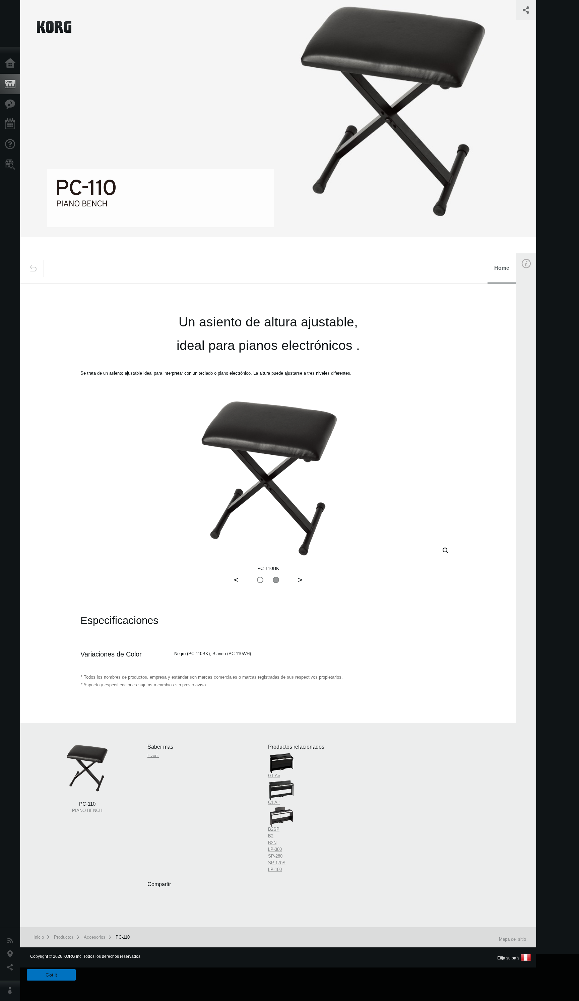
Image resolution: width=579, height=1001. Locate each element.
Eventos (11, 124)
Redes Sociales (11, 967)
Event (531, 381)
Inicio (11, 64)
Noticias (11, 940)
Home (501, 268)
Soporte (11, 144)
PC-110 (123, 937)
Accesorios (95, 937)
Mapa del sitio (512, 939)
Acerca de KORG (11, 991)
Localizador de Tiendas (11, 166)
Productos (11, 84)
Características (11, 104)
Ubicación (11, 954)
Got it (51, 975)
